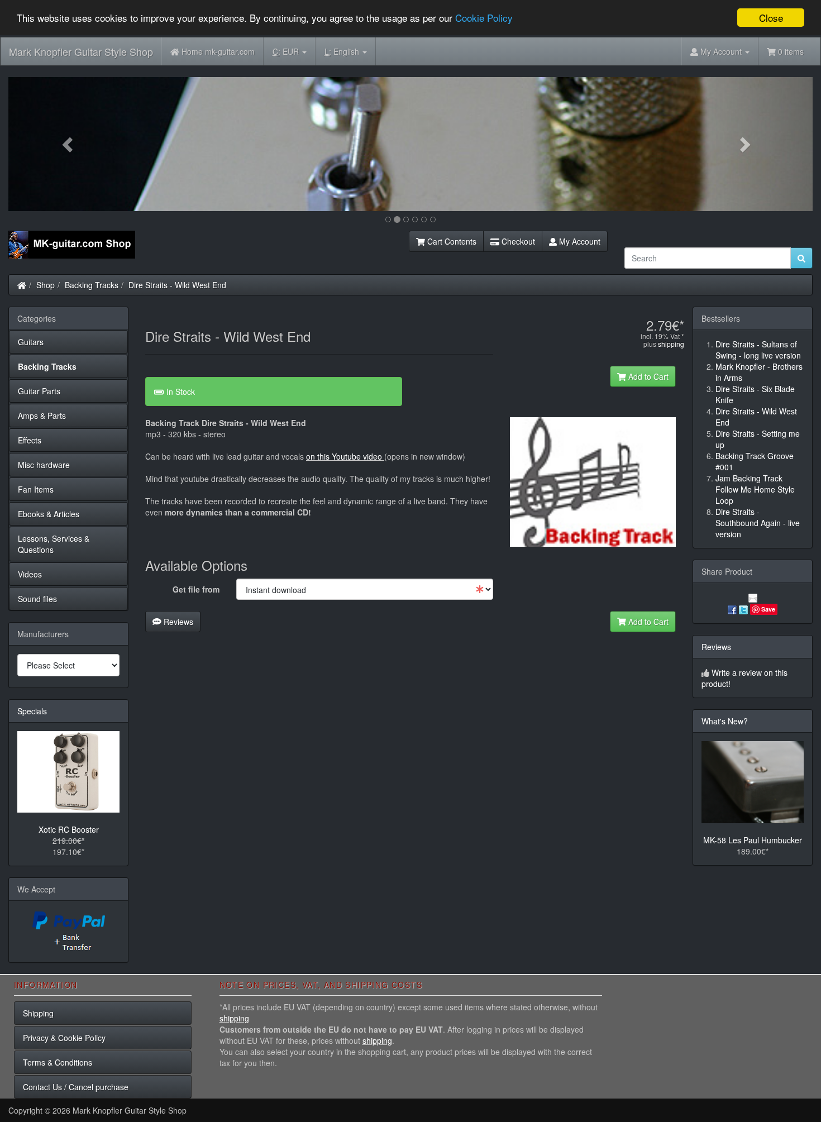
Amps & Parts (42, 415)
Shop (45, 284)
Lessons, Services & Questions (53, 544)
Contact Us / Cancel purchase (75, 1086)
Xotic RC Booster (69, 829)
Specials (32, 711)
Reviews (177, 621)
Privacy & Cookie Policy (64, 1037)
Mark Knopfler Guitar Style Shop (81, 51)
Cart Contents (450, 241)
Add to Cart (647, 376)
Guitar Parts (39, 391)
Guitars (31, 341)
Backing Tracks (91, 284)
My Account (578, 241)
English (342, 51)
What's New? (724, 721)
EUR (287, 51)
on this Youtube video (345, 456)
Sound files (37, 598)
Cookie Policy (484, 18)
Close (771, 18)
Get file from (196, 589)
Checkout (517, 241)
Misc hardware (44, 464)
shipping (671, 343)
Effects (29, 440)
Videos (30, 574)
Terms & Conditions (57, 1062)
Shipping (38, 1013)
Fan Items (36, 489)
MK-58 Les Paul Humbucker (752, 840)
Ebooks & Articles (48, 513)
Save (768, 609)
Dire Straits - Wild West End (177, 284)
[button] (68, 144)
